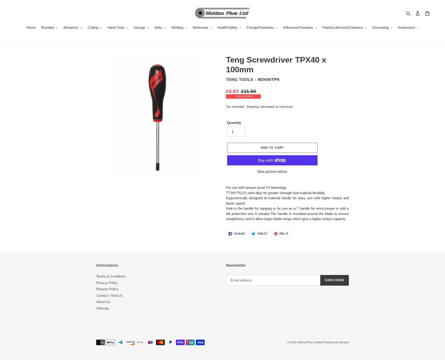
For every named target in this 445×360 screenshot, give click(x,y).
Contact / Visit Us (109, 295)
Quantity (234, 123)
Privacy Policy (107, 283)
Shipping (252, 106)
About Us (103, 302)
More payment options (272, 171)
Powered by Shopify (336, 342)
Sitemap (102, 308)
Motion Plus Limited (310, 342)
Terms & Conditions (111, 276)
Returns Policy (107, 289)
